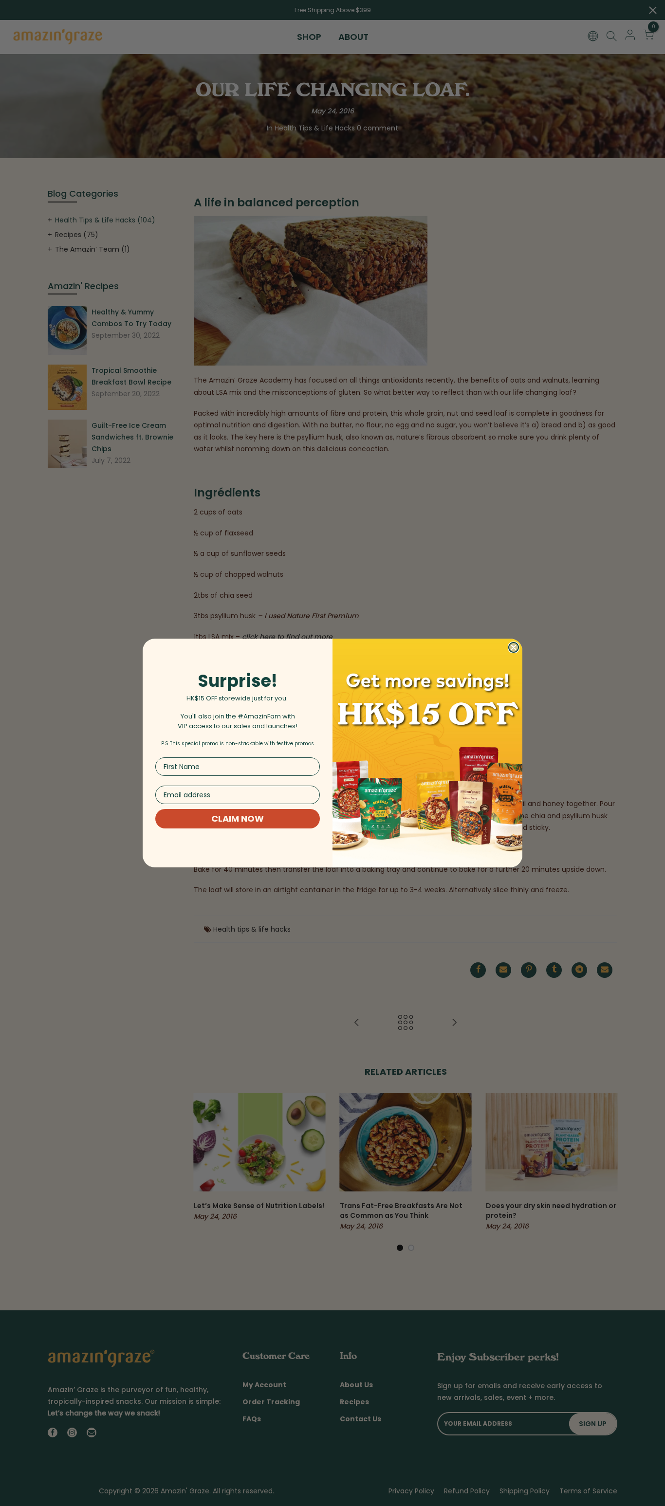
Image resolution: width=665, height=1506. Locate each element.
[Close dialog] (513, 647)
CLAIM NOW (237, 818)
